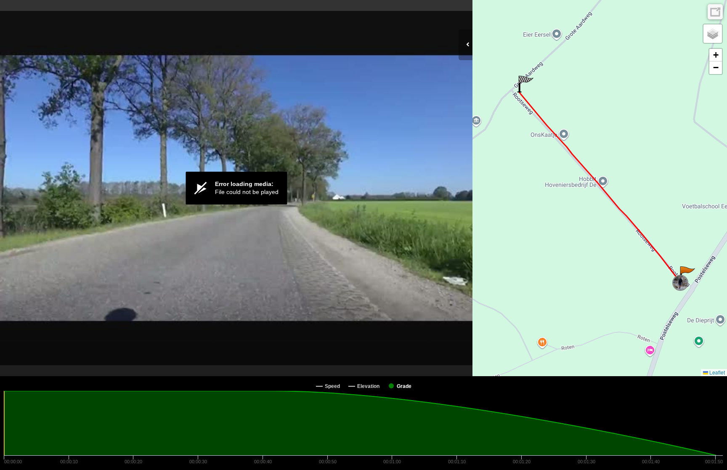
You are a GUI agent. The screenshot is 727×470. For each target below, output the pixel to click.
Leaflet (716, 372)
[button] (687, 274)
